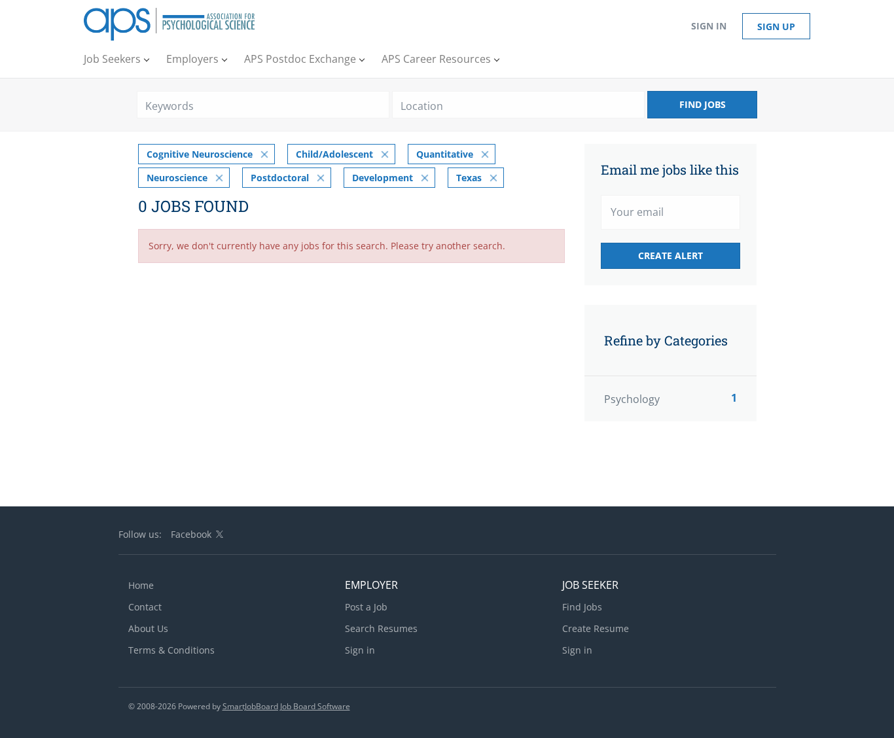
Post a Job (366, 607)
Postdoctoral (280, 177)
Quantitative (444, 154)
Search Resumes (381, 628)
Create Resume (595, 628)
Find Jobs (702, 104)
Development (382, 177)
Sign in (708, 26)
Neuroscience (177, 177)
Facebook (191, 534)
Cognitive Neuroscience (200, 154)
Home (141, 585)
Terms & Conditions (171, 650)
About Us (148, 628)
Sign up (776, 26)
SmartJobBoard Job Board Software (286, 706)
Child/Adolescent (334, 154)
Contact (145, 607)
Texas (469, 177)
